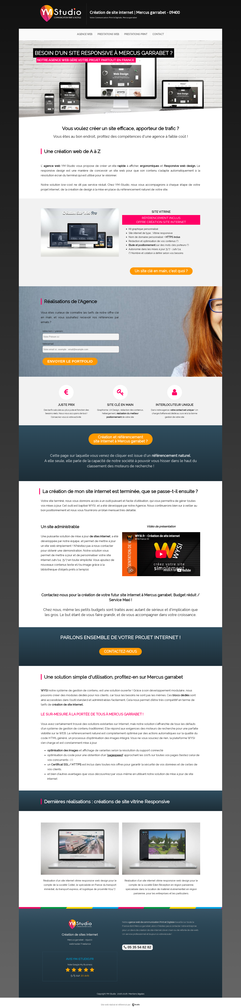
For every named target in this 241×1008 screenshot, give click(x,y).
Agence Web (84, 34)
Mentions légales (136, 994)
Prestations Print (135, 34)
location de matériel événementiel (167, 889)
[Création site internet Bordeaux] (60, 24)
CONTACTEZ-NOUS (120, 651)
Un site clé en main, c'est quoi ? (161, 271)
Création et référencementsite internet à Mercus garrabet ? (120, 439)
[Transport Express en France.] (80, 874)
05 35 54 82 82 (139, 947)
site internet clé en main (161, 930)
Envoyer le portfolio (70, 361)
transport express (68, 889)
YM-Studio (111, 994)
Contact (158, 34)
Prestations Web (108, 34)
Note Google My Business (80, 964)
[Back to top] (234, 998)
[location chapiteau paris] (161, 874)
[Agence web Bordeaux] (80, 930)
